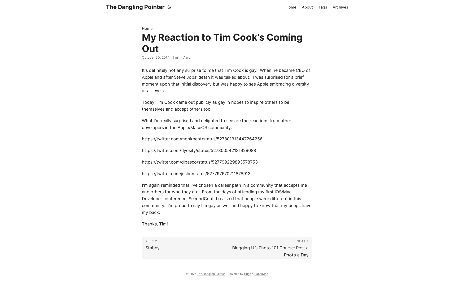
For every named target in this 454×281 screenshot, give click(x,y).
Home (147, 28)
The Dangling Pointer (135, 7)
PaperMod (261, 274)
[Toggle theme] (169, 7)
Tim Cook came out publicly (183, 102)
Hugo (247, 274)
